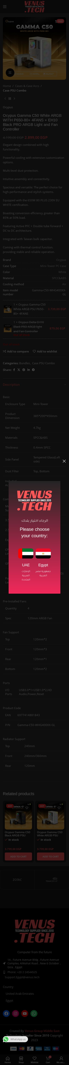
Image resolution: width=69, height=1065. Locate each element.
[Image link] (25, 553)
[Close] (64, 461)
